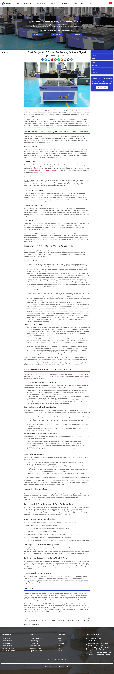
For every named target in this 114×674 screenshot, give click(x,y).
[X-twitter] (51, 659)
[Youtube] (62, 659)
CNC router (49, 111)
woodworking (27, 123)
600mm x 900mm (37, 168)
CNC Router (39, 3)
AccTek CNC (69, 603)
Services (52, 3)
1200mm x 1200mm (33, 170)
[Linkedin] (58, 659)
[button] (21, 53)
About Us (26, 3)
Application (65, 3)
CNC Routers (6, 635)
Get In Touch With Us (93, 635)
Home (17, 3)
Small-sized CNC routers (31, 357)
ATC (68, 339)
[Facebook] (48, 659)
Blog (82, 3)
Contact (91, 3)
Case (75, 3)
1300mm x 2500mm (49, 170)
